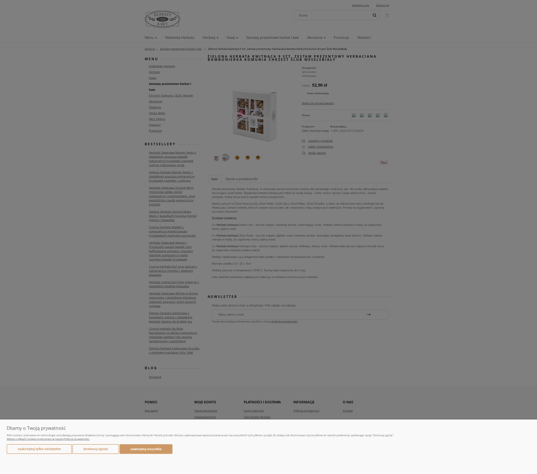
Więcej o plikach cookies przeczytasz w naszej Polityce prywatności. (48, 439)
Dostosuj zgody (95, 449)
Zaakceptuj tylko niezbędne (39, 449)
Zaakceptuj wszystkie (146, 449)
